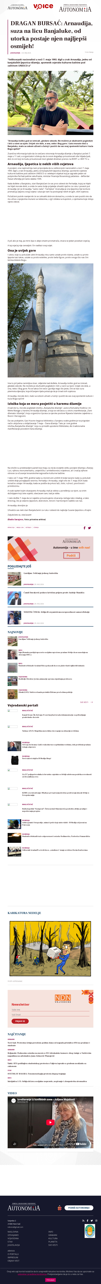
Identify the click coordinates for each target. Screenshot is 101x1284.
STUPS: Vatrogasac (15, 981)
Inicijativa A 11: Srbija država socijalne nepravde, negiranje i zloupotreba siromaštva (47, 1081)
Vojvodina (22, 677)
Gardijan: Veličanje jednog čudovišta (33, 639)
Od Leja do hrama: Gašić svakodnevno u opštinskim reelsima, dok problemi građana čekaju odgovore (56, 746)
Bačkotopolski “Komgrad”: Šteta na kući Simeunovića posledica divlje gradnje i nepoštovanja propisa (54, 810)
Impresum (13, 1257)
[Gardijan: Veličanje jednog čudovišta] (12, 641)
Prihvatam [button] (50, 1280)
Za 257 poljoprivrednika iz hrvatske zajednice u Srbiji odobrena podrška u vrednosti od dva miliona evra (57, 775)
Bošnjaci (28, 527)
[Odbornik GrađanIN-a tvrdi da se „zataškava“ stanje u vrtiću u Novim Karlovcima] (14, 852)
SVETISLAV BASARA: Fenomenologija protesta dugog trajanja (37, 1074)
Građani (11, 1039)
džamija (36, 527)
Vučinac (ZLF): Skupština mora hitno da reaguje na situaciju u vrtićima (50, 731)
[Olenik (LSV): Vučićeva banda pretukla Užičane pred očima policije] (12, 694)
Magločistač (27, 711)
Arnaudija (11, 527)
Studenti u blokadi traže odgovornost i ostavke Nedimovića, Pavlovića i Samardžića (56, 836)
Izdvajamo (13, 1235)
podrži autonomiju (79, 1207)
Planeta (52, 1241)
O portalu (13, 1254)
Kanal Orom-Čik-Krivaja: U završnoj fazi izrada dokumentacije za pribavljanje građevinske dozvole (54, 716)
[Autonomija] (75, 8)
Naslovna (13, 1231)
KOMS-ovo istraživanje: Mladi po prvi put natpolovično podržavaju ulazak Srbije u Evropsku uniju (55, 794)
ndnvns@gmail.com (15, 1227)
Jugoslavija (15, 53)
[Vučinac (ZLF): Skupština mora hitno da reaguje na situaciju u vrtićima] (14, 732)
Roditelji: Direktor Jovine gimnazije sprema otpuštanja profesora (45, 679)
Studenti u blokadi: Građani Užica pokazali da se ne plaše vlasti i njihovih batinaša (51, 666)
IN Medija (26, 742)
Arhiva (11, 1250)
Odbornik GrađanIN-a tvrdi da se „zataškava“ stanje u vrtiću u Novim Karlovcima (55, 850)
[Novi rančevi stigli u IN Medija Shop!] (14, 760)
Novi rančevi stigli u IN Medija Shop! (36, 758)
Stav (9, 1070)
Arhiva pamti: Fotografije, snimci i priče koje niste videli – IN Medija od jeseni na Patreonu (54, 824)
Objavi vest (13, 1260)
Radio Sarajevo (15, 519)
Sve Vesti (84, 702)
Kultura (53, 1238)
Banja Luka (20, 527)
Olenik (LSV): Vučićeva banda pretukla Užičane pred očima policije (45, 692)
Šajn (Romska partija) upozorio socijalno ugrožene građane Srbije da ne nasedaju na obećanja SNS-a (53, 653)
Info (20, 650)
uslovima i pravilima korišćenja (32, 1274)
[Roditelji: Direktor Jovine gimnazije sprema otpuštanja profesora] (12, 681)
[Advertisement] (50, 222)
